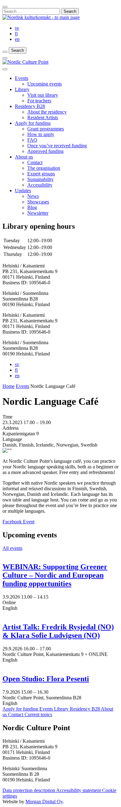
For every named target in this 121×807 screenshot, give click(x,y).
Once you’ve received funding (57, 145)
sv (17, 28)
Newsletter (37, 213)
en (17, 39)
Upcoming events (44, 83)
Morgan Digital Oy (44, 801)
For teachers (39, 100)
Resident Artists (42, 117)
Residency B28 (30, 106)
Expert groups (41, 173)
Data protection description (29, 790)
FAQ (32, 140)
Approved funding (45, 151)
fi (16, 33)
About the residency (47, 112)
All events (12, 548)
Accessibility (39, 185)
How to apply (40, 134)
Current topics (38, 714)
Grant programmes (45, 128)
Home (8, 386)
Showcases (38, 201)
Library (22, 89)
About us (24, 156)
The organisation (43, 168)
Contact (35, 162)
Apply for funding (33, 123)
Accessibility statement (79, 790)
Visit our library (42, 95)
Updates (23, 190)
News (33, 196)
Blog (32, 207)
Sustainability (40, 179)
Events (21, 78)
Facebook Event (18, 521)
